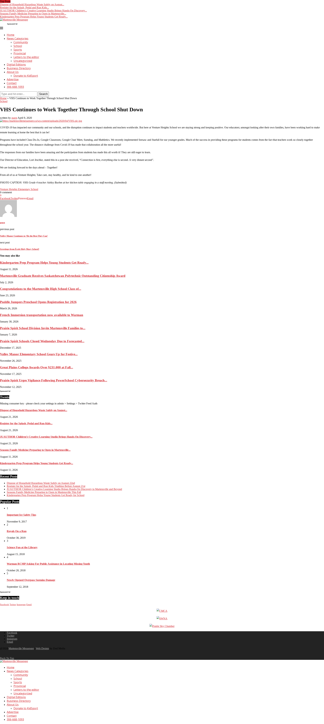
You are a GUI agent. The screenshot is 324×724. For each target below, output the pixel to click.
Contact (12, 83)
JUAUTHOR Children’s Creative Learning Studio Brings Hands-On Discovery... (43, 10)
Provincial (20, 53)
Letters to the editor (26, 57)
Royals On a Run (16, 531)
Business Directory (19, 68)
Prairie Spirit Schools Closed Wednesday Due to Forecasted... (42, 341)
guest (14, 117)
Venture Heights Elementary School (19, 189)
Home (10, 35)
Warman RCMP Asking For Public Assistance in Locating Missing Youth (48, 563)
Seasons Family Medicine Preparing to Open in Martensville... (33, 13)
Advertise (13, 79)
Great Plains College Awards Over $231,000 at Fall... (36, 367)
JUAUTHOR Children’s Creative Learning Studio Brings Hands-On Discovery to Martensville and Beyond (64, 489)
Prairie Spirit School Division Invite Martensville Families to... (42, 328)
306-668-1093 (15, 87)
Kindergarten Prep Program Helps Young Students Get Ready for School (45, 495)
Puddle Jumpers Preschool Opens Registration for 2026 (38, 302)
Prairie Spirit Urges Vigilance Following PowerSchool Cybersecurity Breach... (53, 380)
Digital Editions (16, 64)
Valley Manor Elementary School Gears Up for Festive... (39, 354)
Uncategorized (23, 61)
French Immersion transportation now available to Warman (41, 315)
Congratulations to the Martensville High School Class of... (40, 289)
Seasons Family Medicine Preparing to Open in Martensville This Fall (44, 492)
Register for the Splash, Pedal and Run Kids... (24, 7)
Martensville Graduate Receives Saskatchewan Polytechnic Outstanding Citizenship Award (62, 276)
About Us (13, 72)
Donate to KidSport (26, 76)
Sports (18, 50)
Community (21, 42)
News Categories (17, 38)
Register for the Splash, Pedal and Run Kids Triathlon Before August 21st (46, 486)
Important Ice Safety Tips (21, 514)
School (18, 46)
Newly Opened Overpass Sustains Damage (31, 580)
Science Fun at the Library (22, 547)
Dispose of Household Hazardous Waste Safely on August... (32, 4)
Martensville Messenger (21, 648)
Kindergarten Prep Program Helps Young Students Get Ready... (34, 16)
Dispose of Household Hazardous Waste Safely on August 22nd (41, 483)
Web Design (42, 648)
